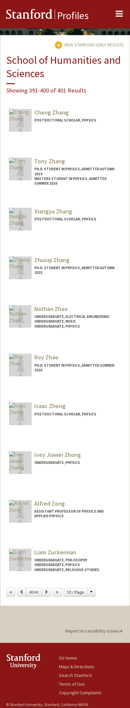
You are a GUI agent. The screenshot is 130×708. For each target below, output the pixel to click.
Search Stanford (75, 675)
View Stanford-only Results (93, 45)
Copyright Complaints (80, 693)
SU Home (68, 658)
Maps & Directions (76, 667)
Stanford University (32, 661)
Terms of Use (72, 684)
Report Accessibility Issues (93, 631)
